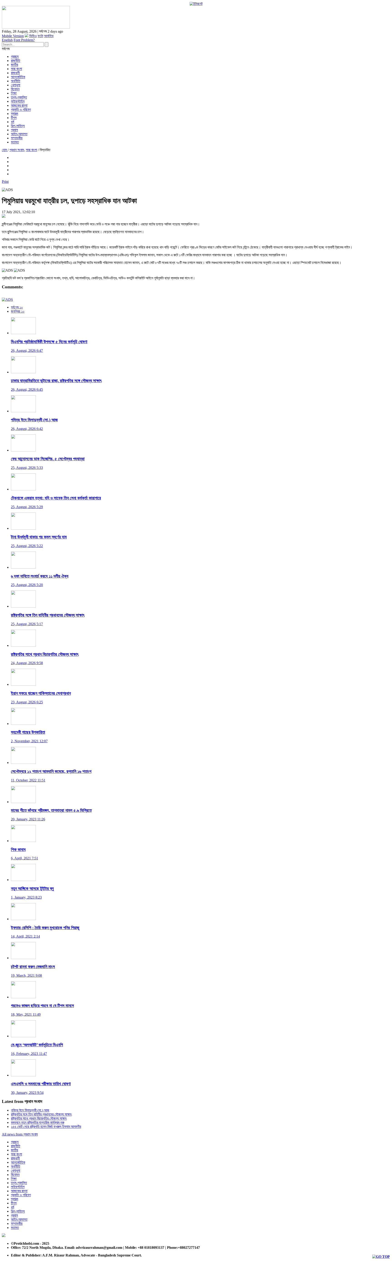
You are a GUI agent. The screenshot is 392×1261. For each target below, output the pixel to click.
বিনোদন (15, 89)
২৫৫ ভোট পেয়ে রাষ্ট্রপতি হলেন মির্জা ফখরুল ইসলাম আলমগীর (46, 1126)
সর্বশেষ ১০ (17, 307)
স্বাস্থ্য (14, 114)
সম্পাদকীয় (16, 138)
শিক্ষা (14, 93)
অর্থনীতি (15, 81)
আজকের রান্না (19, 105)
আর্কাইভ (49, 36)
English (7, 40)
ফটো (40, 36)
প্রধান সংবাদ (17, 150)
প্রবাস (14, 130)
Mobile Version (13, 36)
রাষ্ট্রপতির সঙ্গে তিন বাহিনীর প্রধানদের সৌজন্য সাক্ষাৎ (41, 1114)
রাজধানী (15, 73)
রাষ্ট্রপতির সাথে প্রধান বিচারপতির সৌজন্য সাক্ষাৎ (39, 1118)
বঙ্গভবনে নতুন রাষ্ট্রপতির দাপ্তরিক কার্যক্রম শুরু (37, 1122)
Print (5, 181)
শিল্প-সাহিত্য (18, 126)
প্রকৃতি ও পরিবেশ (21, 109)
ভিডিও (33, 36)
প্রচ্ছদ (15, 56)
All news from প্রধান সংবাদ (20, 1134)
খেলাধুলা (15, 85)
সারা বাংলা (16, 69)
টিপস (14, 118)
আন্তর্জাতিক (18, 77)
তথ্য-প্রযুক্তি (19, 97)
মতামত (15, 142)
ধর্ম (12, 122)
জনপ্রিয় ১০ (17, 311)
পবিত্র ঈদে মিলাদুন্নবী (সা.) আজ (30, 1110)
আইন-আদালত (19, 134)
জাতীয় (14, 65)
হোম (5, 150)
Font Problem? (24, 40)
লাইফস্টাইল (17, 101)
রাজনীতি (15, 61)
